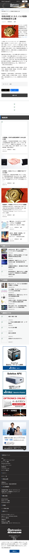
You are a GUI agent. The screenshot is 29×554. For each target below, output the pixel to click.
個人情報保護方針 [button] (6, 547)
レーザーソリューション (6, 465)
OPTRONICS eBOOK (5, 502)
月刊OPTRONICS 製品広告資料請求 (8, 484)
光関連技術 (10, 21)
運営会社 (14, 538)
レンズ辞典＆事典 (5, 508)
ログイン (18, 1)
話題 (15, 21)
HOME (2, 9)
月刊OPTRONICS (4, 499)
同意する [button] (14, 551)
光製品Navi (3, 482)
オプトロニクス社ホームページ (7, 514)
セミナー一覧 (4, 476)
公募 (10, 84)
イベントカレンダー (5, 468)
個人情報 (14, 539)
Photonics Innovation (5, 463)
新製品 (14, 149)
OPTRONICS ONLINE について (14, 535)
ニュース (7, 9)
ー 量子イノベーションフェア (7, 460)
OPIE (2, 458)
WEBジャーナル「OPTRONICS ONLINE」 (9, 516)
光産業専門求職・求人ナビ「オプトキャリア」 (11, 490)
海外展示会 (3, 466)
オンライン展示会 (5, 470)
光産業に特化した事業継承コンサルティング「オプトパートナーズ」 (10, 492)
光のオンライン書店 (5, 500)
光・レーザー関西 (5, 461)
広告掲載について (14, 537)
